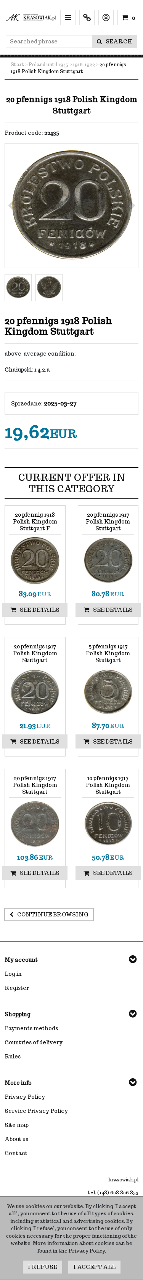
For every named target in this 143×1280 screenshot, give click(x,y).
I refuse (42, 1267)
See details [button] (39, 609)
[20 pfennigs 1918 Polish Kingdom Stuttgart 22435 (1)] (71, 206)
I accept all (94, 1267)
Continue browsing (52, 914)
